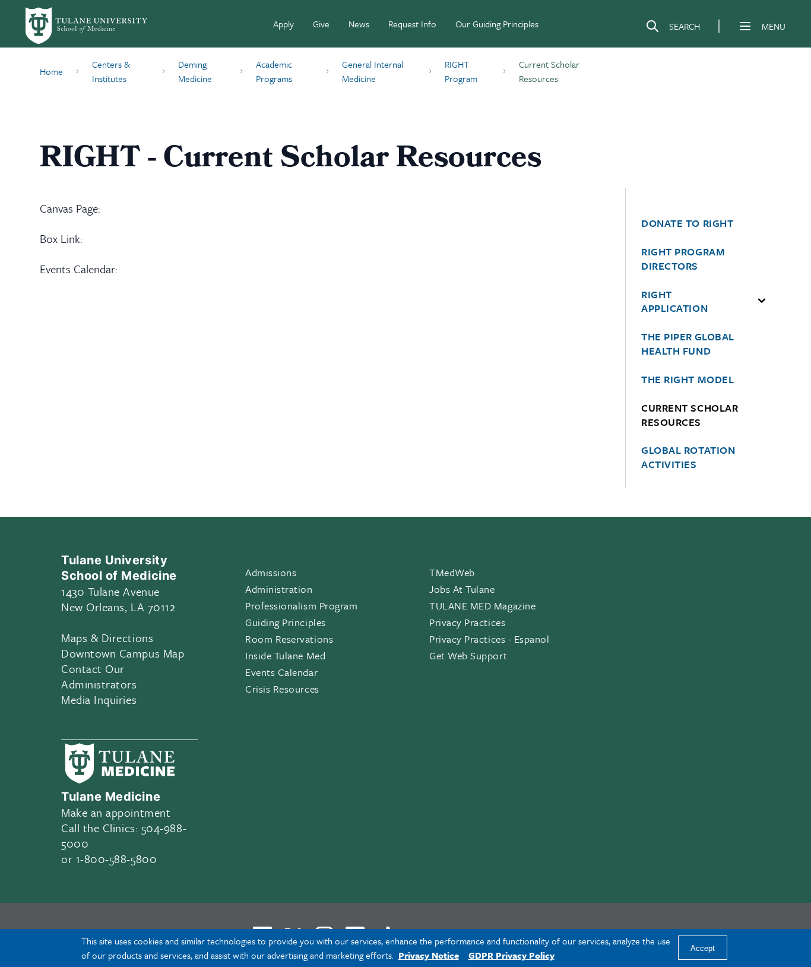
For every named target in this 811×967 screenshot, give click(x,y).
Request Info (412, 23)
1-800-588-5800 (116, 859)
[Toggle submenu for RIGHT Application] (761, 301)
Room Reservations (289, 638)
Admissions (270, 572)
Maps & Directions (107, 638)
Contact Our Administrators (99, 676)
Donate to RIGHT (687, 223)
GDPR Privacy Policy (511, 955)
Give (321, 23)
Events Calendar (281, 672)
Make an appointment (115, 812)
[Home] (87, 26)
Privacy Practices (467, 622)
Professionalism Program (301, 605)
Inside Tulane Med (285, 655)
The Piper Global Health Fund (687, 344)
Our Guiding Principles (496, 23)
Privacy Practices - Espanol (489, 638)
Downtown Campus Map (122, 653)
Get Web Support (468, 655)
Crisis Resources (282, 688)
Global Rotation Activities (688, 457)
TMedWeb (452, 572)
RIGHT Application (674, 301)
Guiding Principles (285, 622)
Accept (702, 948)
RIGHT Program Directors (683, 259)
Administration (279, 589)
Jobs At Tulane (462, 589)
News (359, 23)
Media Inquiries (99, 699)
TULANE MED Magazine (482, 605)
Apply (283, 23)
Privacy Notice (428, 955)
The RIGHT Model (687, 379)
